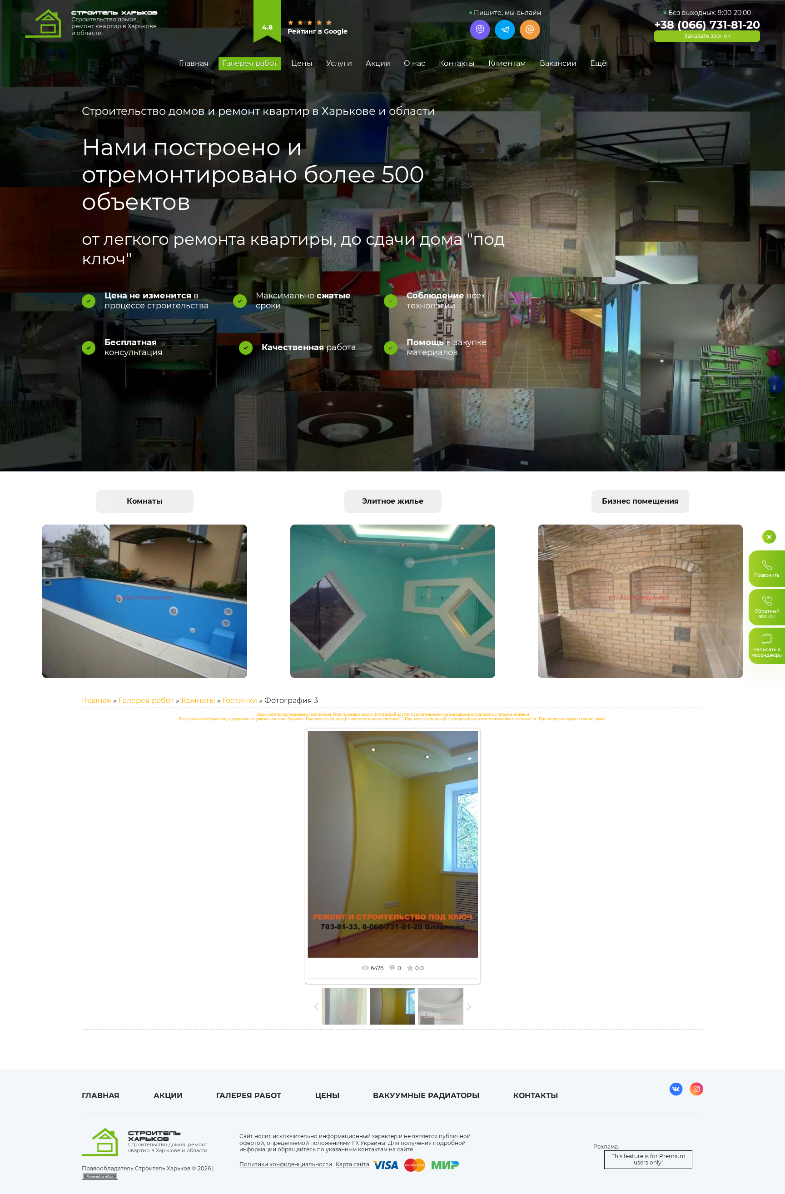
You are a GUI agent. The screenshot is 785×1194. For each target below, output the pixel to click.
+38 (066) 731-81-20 (707, 24)
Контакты (535, 1095)
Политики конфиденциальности (285, 1164)
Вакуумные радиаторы (426, 1095)
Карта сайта (352, 1164)
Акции (168, 1095)
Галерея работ (146, 700)
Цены (327, 1095)
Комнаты (198, 700)
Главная (96, 700)
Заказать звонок (707, 36)
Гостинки (240, 700)
